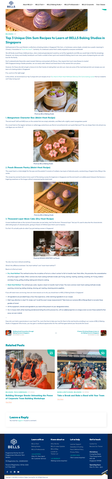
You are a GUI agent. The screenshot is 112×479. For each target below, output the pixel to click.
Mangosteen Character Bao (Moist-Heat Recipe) (31, 117)
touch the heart (27, 49)
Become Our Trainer (96, 446)
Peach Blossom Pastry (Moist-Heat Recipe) (29, 167)
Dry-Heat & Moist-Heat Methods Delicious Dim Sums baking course (72, 77)
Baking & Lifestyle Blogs (65, 392)
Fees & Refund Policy (77, 449)
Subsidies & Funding (76, 447)
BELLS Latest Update (58, 446)
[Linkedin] (14, 472)
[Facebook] (7, 472)
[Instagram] (11, 472)
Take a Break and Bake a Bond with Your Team (80, 395)
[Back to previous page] (56, 333)
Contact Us (93, 444)
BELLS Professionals (38, 449)
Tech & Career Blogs (20, 392)
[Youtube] (18, 472)
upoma (32, 392)
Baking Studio (35, 446)
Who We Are (55, 444)
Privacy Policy (74, 452)
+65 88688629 (55, 458)
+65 (75, 455)
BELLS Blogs (9, 34)
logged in (21, 420)
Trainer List (54, 454)
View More (9, 402)
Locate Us (54, 452)
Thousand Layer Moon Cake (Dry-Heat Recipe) (31, 219)
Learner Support (75, 444)
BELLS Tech (35, 444)
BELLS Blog (54, 449)
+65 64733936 (36, 454)
